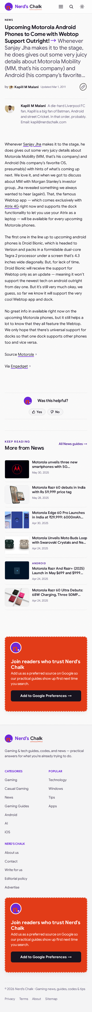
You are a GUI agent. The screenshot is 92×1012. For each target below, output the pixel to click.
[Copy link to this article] (83, 87)
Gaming (11, 780)
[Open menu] (61, 6)
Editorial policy (16, 878)
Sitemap (51, 999)
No (57, 412)
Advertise (12, 887)
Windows (56, 788)
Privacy (10, 999)
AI (6, 823)
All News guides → (73, 444)
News (9, 19)
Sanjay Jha (32, 144)
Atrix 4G (12, 206)
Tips (52, 797)
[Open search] (71, 6)
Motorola (26, 354)
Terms (23, 999)
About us (12, 852)
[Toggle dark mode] (82, 6)
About (36, 999)
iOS (7, 832)
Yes (39, 412)
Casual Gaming (17, 788)
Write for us (13, 870)
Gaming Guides (17, 806)
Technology (58, 780)
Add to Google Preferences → (46, 696)
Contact (11, 861)
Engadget (19, 366)
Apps (53, 806)
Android (11, 815)
